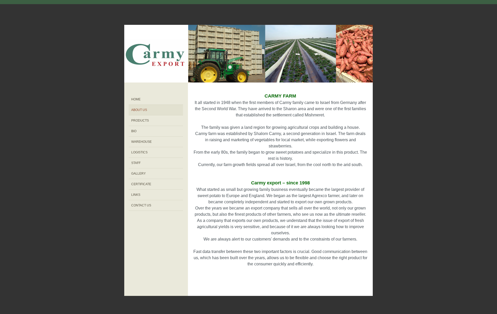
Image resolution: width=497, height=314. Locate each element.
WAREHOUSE (141, 142)
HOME (136, 99)
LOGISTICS (139, 152)
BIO (133, 131)
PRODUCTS (140, 120)
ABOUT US (139, 110)
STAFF (136, 163)
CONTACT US (141, 205)
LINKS (135, 195)
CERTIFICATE (141, 184)
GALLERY (138, 173)
